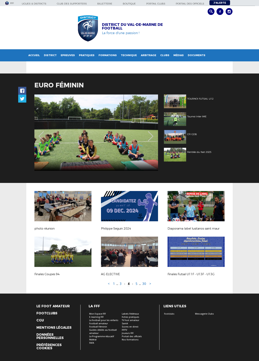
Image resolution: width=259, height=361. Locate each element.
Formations (108, 55)
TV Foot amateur (130, 320)
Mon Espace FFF (97, 314)
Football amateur (98, 323)
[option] (96, 132)
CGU (40, 320)
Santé (125, 323)
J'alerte (219, 2)
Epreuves (68, 55)
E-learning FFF (96, 317)
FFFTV (124, 330)
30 (144, 284)
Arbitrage (148, 55)
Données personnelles (50, 336)
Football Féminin (98, 326)
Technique (129, 55)
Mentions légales (53, 327)
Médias (178, 55)
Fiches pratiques (130, 317)
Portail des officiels (190, 3)
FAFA (91, 343)
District (50, 55)
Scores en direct (130, 326)
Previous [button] (41, 133)
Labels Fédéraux (130, 314)
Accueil (34, 55)
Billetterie (104, 3)
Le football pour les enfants (103, 320)
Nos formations (130, 339)
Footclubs (46, 313)
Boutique (129, 3)
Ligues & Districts (34, 3)
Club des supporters (72, 3)
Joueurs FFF (128, 333)
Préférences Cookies (49, 346)
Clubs (164, 55)
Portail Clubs (155, 3)
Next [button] (150, 133)
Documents (196, 55)
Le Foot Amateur (53, 306)
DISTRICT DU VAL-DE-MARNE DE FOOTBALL (132, 26)
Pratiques (86, 55)
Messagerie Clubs (204, 314)
